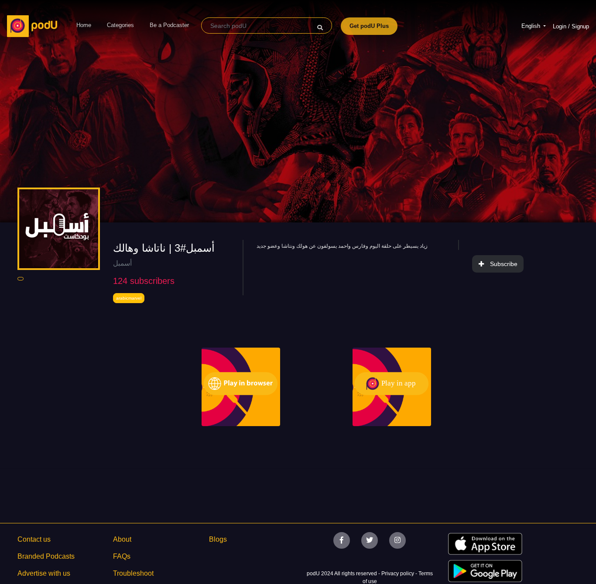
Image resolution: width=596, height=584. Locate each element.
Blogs (218, 539)
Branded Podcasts (46, 556)
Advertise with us (43, 573)
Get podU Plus (369, 26)
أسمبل (122, 263)
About (122, 539)
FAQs (121, 556)
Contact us (34, 539)
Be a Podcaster (169, 25)
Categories (120, 25)
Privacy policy (398, 573)
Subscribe (503, 263)
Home (83, 25)
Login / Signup (571, 26)
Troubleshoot (133, 573)
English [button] (531, 26)
